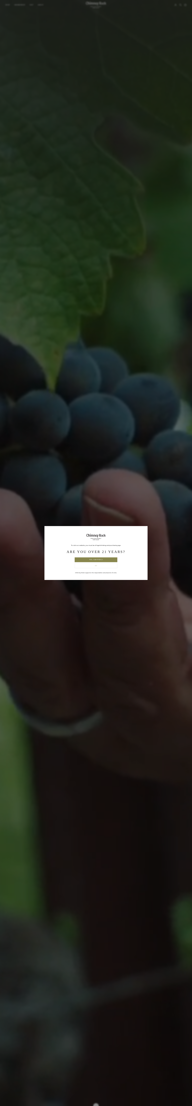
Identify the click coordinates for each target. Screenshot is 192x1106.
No (96, 565)
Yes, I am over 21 (96, 559)
